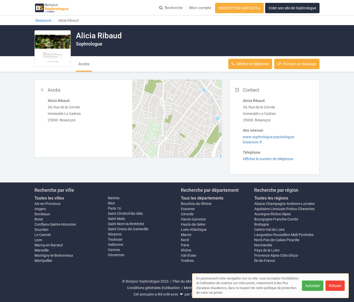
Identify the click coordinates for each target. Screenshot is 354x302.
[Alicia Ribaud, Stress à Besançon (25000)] (52, 48)
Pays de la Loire (266, 250)
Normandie (263, 245)
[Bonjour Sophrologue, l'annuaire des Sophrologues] (51, 8)
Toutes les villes (49, 198)
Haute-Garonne (193, 219)
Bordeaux (42, 214)
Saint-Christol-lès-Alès (125, 213)
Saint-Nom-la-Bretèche (126, 224)
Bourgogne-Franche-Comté (276, 219)
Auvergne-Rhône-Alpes (272, 214)
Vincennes (116, 255)
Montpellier (43, 261)
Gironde (187, 214)
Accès (84, 64)
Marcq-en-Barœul (48, 245)
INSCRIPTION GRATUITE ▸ (239, 8)
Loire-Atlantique (194, 229)
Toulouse (115, 239)
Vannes (114, 250)
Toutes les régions (271, 198)
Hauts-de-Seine (193, 224)
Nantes (113, 198)
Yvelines (187, 261)
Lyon (38, 240)
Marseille (41, 250)
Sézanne (115, 234)
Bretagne (261, 224)
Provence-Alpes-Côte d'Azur (276, 255)
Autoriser (312, 286)
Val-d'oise (188, 255)
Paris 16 (114, 208)
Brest (38, 219)
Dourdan (41, 229)
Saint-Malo (116, 219)
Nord (185, 240)
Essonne (188, 209)
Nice (111, 203)
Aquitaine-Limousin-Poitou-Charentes (284, 209)
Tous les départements (202, 198)
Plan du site (182, 281)
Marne (186, 235)
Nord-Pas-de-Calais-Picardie (276, 240)
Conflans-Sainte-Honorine (55, 224)
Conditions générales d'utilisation (153, 288)
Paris (185, 245)
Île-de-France (264, 261)
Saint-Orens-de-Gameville (128, 229)
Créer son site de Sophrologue (292, 8)
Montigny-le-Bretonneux (53, 255)
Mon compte (200, 7)
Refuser (335, 286)
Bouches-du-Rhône (196, 204)
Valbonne (115, 244)
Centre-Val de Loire (269, 229)
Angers (40, 209)
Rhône (186, 250)
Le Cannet (42, 235)
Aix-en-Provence (47, 204)
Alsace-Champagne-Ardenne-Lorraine (284, 204)
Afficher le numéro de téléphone (268, 159)
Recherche (174, 7)
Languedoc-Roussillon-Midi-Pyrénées (284, 235)
